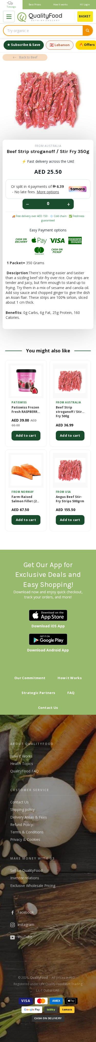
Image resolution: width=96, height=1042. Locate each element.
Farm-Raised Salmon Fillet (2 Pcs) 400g (24, 499)
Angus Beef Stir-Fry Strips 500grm (70, 499)
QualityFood (39, 977)
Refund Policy (21, 824)
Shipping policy (22, 809)
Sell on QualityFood (26, 870)
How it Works (70, 678)
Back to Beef (28, 57)
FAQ (70, 692)
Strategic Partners (38, 692)
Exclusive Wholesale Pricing (32, 885)
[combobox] (43, 30)
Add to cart (26, 435)
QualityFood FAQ (24, 771)
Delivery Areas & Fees (28, 817)
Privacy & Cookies (25, 839)
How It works (60, 4)
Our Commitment (29, 678)
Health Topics (21, 763)
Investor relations (24, 877)
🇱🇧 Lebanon (60, 45)
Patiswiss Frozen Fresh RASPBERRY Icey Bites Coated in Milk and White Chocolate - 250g (26, 409)
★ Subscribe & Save (23, 44)
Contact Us (48, 707)
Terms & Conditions (27, 832)
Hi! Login (85, 4)
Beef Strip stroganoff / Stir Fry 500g (69, 411)
